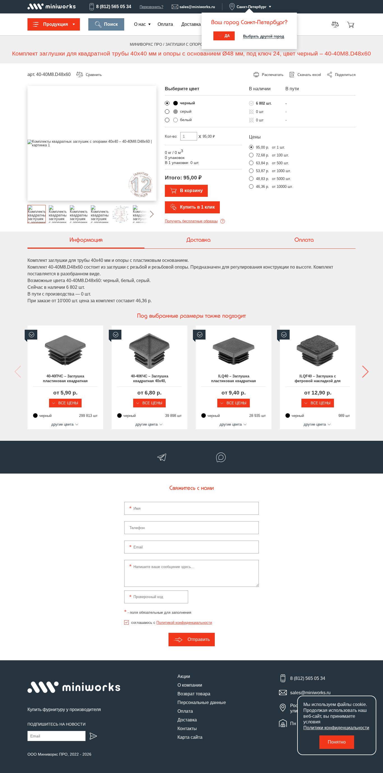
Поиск (111, 24)
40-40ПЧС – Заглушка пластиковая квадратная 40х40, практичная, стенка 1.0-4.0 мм (65, 379)
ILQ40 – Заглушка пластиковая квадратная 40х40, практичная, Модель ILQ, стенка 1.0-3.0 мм (233, 379)
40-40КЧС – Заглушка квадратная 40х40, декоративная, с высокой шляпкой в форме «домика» (149, 379)
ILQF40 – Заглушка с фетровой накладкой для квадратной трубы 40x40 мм (317, 379)
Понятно (337, 742)
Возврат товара (193, 693)
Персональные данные (201, 702)
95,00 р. (262, 147)
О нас (140, 24)
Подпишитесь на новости (56, 724)
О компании (189, 685)
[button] (147, 214)
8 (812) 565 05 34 (113, 6)
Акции (183, 676)
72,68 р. (262, 155)
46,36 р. (262, 186)
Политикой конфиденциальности (184, 622)
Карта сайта (189, 737)
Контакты (187, 728)
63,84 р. (262, 163)
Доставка (191, 24)
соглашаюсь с (171, 622)
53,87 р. (262, 171)
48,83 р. (262, 179)
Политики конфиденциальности (336, 727)
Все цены (67, 403)
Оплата (165, 24)
